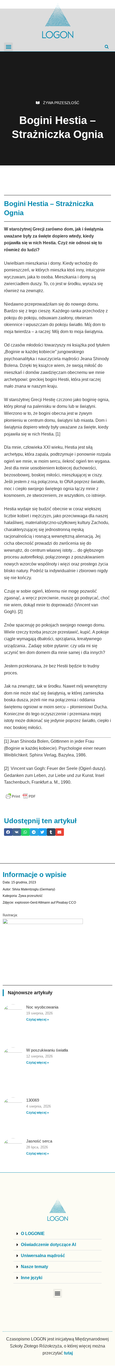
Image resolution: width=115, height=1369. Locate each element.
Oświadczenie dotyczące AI (48, 1244)
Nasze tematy (34, 1266)
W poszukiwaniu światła (47, 1050)
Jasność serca (39, 1141)
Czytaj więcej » (37, 1019)
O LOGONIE (33, 1233)
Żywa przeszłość (61, 103)
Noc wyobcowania (42, 1007)
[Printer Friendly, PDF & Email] (20, 796)
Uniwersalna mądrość (43, 1255)
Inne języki (31, 1277)
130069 (32, 1100)
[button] (8, 47)
